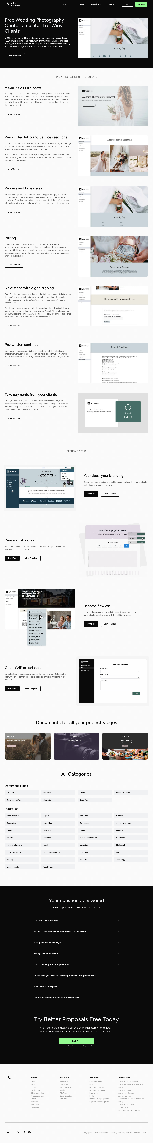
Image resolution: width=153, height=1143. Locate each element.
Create (33, 1081)
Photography (121, 845)
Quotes (83, 793)
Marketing (84, 845)
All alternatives (123, 1107)
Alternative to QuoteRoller (127, 1104)
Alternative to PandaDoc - (127, 1099)
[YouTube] (29, 1132)
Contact (63, 1090)
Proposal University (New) (98, 1090)
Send (33, 1084)
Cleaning (119, 816)
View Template (28, 754)
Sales (118, 852)
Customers (64, 1084)
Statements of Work (14, 800)
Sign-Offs (47, 800)
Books (91, 1096)
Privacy (121, 1133)
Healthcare (120, 838)
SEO (45, 860)
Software (83, 860)
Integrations (35, 1104)
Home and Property (14, 845)
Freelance (47, 838)
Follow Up (34, 1087)
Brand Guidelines (66, 1096)
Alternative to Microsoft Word (128, 1081)
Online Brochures (123, 793)
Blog (91, 1084)
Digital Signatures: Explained (99, 1102)
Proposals (10, 793)
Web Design (48, 867)
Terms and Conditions (132, 1133)
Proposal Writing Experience (99, 1099)
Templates (34, 1102)
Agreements (84, 816)
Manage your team (37, 1096)
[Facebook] (13, 1132)
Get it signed (35, 1090)
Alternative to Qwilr (125, 1090)
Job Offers (84, 800)
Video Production (13, 867)
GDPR (144, 1133)
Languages (35, 1107)
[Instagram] (24, 1132)
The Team (63, 1093)
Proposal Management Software (129, 1110)
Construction (85, 823)
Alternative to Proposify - (127, 1084)
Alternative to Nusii (124, 1096)
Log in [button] (128, 4)
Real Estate (84, 852)
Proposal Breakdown (96, 1087)
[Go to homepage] (14, 4)
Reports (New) (94, 1093)
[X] (18, 1132)
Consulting (47, 823)
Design (9, 830)
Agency (46, 816)
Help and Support (95, 1081)
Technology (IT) (122, 860)
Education (47, 830)
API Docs (63, 1099)
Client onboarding (37, 1093)
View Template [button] (15, 55)
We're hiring (64, 1081)
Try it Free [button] (141, 4)
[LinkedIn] (8, 1132)
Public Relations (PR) (15, 852)
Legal (45, 845)
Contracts (47, 793)
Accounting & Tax (14, 816)
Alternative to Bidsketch (126, 1093)
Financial (119, 830)
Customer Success (123, 823)
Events (82, 830)
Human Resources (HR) (89, 838)
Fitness (10, 838)
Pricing (33, 1099)
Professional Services (51, 852)
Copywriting (11, 823)
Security (10, 860)
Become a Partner (66, 1087)
